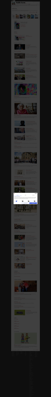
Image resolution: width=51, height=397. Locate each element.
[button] (16, 200)
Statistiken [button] (28, 200)
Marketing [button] (34, 200)
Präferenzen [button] (22, 200)
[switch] (22, 201)
